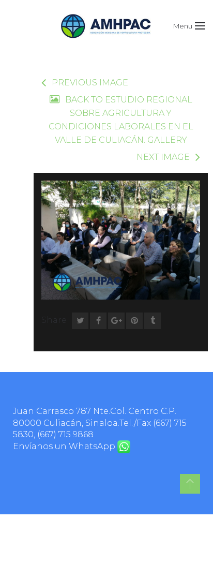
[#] (190, 484)
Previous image (90, 82)
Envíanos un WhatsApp (65, 446)
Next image (163, 157)
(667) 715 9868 (65, 434)
